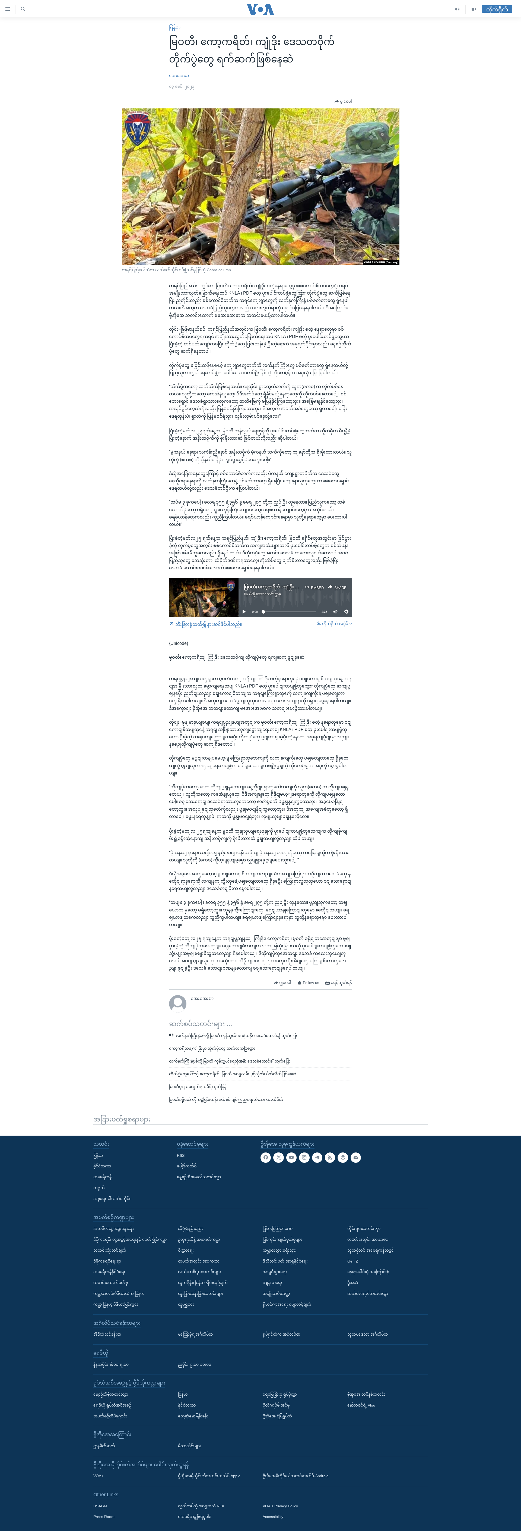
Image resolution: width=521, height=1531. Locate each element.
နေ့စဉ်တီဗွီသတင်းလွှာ (110, 1394)
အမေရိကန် (102, 1177)
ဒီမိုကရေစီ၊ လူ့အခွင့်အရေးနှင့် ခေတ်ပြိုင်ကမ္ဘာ (130, 1239)
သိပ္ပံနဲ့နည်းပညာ (190, 1228)
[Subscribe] (356, 1157)
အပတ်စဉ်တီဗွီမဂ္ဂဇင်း (110, 1416)
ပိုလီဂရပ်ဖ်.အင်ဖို (276, 1405)
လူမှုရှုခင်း (186, 1304)
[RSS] (330, 1157)
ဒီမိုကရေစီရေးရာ (107, 1261)
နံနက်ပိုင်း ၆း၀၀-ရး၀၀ (111, 1364)
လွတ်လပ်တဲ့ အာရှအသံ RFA (201, 1506)
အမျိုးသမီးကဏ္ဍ (276, 1293)
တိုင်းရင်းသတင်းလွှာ (363, 1228)
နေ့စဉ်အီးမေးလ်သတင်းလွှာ (199, 1177)
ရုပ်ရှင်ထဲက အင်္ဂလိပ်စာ (281, 1334)
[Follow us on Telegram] (317, 1157)
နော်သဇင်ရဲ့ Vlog (361, 1405)
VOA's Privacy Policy (280, 1506)
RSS (181, 1155)
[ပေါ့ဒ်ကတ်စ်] (343, 1157)
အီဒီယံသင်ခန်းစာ (107, 1334)
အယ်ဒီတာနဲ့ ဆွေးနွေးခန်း (113, 1228)
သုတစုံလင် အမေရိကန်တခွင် (370, 1250)
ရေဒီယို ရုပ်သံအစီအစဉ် (112, 1405)
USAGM (100, 1506)
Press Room (104, 1516)
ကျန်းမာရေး (272, 1282)
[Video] (474, 9)
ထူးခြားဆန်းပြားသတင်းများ (200, 1293)
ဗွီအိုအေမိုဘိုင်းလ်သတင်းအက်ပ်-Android (296, 1476)
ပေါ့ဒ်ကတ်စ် (186, 1166)
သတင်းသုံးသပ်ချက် (109, 1250)
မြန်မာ (174, 27)
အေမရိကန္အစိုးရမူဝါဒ (194, 1516)
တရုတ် (99, 1188)
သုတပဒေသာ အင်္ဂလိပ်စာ (367, 1334)
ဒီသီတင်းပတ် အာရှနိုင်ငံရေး (285, 1261)
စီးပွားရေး (186, 1250)
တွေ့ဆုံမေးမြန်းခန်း (193, 1416)
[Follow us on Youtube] (291, 1157)
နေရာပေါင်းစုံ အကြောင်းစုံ (368, 1272)
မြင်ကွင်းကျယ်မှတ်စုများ (282, 1239)
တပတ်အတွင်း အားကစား (198, 1261)
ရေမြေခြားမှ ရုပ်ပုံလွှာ (280, 1394)
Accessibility (273, 1516)
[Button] (343, 101)
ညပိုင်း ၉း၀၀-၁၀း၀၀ (194, 1364)
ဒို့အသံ (352, 1282)
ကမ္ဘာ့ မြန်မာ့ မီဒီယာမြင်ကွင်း (115, 1304)
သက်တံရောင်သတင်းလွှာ (367, 1293)
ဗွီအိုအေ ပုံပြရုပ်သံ (277, 1416)
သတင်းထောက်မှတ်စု (110, 1282)
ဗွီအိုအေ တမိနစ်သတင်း (366, 1394)
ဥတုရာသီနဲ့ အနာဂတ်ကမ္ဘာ (199, 1239)
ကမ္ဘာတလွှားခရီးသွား (280, 1250)
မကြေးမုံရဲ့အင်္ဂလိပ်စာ (195, 1334)
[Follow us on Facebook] (265, 1157)
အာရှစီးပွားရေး (275, 1272)
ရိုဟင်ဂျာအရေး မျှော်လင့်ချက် (287, 1304)
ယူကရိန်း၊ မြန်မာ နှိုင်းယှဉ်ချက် (203, 1282)
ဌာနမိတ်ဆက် (104, 1446)
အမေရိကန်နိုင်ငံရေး (109, 1272)
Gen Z (352, 1261)
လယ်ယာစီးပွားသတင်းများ (199, 1272)
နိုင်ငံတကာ (102, 1166)
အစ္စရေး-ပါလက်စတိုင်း (112, 1198)
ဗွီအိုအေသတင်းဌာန (265, 594)
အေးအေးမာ (179, 75)
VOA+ (98, 1476)
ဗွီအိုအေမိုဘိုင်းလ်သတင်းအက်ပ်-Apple (209, 1476)
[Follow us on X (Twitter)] (278, 1157)
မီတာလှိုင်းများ (189, 1446)
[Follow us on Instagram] (304, 1157)
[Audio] (457, 9)
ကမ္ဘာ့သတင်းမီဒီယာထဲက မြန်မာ (118, 1293)
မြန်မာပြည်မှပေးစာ (278, 1228)
